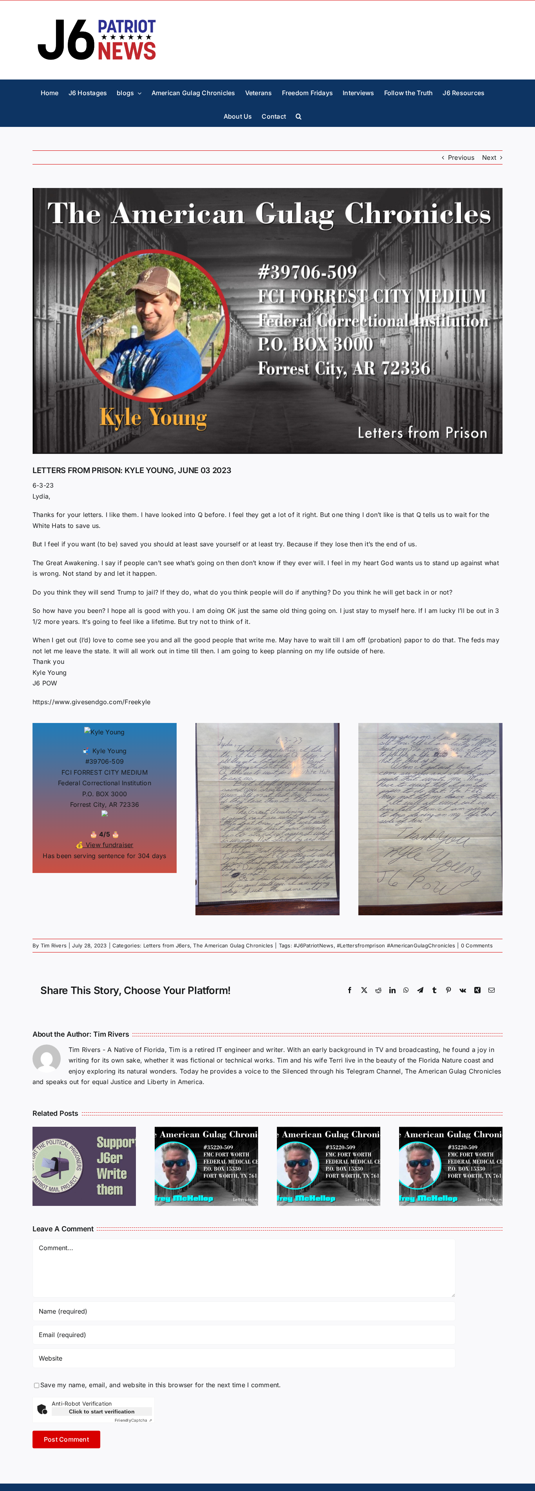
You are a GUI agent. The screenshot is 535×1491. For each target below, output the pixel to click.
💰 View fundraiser (104, 845)
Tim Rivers (54, 945)
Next (489, 157)
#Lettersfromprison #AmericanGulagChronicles (396, 945)
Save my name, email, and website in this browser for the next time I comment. (160, 1385)
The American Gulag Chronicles (233, 945)
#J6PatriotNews (313, 945)
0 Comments (477, 945)
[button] (299, 115)
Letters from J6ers (166, 945)
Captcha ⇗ (133, 1420)
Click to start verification (102, 1411)
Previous (461, 157)
